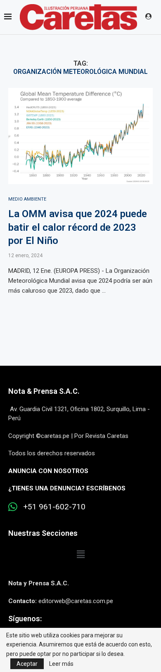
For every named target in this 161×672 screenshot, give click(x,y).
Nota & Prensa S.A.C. (44, 391)
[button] (80, 554)
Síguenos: (25, 618)
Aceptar (27, 663)
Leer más (61, 664)
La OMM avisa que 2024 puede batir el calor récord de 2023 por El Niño (77, 227)
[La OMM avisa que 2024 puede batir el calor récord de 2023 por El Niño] (80, 136)
